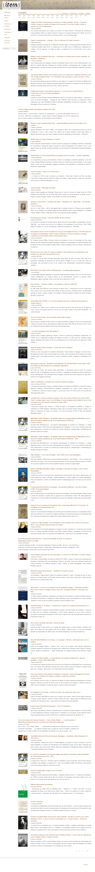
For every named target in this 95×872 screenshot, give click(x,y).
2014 (85, 15)
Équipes (6, 20)
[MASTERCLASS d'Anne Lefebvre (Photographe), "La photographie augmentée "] (23, 272)
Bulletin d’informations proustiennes (42, 784)
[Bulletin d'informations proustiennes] (23, 790)
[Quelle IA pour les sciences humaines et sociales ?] (23, 144)
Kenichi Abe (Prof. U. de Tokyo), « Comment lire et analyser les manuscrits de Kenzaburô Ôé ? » (60, 605)
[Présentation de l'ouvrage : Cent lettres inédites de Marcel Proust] (23, 219)
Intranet (85, 864)
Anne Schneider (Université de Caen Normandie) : (61, 554)
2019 (38, 17)
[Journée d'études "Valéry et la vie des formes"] (23, 177)
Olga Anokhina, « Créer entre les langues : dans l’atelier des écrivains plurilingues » (56, 455)
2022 (52, 17)
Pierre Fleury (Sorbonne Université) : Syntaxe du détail (47, 623)
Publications (7, 29)
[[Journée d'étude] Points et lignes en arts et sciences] (23, 771)
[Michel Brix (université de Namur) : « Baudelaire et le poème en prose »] (23, 576)
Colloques (81, 13)
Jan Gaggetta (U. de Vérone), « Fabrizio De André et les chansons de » (56, 692)
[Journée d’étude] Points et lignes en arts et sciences (46, 770)
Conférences (65, 13)
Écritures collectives (37, 801)
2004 (38, 15)
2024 (62, 17)
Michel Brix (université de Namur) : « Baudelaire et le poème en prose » (52, 571)
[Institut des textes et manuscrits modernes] (47, 5)
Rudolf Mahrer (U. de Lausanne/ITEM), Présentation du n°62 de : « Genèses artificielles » (60, 155)
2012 (76, 15)
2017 (29, 17)
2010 (66, 15)
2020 (43, 17)
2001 (24, 15)
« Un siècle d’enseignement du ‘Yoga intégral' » (45, 331)
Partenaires (7, 37)
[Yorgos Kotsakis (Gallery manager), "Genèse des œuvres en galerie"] (23, 352)
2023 (57, 17)
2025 (66, 17)
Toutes (87, 13)
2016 (24, 17)
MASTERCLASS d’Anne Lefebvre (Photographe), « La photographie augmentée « (56, 270)
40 (86, 851)
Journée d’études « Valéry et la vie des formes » (45, 171)
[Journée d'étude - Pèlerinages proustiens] (23, 189)
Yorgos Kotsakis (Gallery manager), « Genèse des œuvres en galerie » (52, 347)
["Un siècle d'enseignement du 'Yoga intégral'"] (23, 336)
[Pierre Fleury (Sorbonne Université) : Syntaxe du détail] (23, 628)
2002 (29, 15)
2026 (71, 17)
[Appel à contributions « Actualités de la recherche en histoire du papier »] (23, 387)
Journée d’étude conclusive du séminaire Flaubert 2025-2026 (36, 109)
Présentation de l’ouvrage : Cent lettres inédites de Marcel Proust (50, 218)
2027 (76, 17)
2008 (57, 15)
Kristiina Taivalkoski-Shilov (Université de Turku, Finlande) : (60, 819)
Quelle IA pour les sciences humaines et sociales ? (46, 139)
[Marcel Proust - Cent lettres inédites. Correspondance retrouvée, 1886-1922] (23, 290)
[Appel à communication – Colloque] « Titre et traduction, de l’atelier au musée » (55, 40)
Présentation (7, 12)
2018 (33, 17)
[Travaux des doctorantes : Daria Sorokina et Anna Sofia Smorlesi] (23, 321)
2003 (33, 15)
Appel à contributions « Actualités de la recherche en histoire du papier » (53, 382)
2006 (48, 15)
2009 (62, 15)
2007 (52, 15)
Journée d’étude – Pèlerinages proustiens (43, 188)
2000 (19, 15)
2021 (48, 17)
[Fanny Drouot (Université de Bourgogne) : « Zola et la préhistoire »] (23, 707)
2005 (43, 15)
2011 (71, 15)
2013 (81, 15)
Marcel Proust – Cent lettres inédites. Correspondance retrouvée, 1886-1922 (54, 284)
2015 (19, 17)
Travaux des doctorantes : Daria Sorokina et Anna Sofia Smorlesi (50, 317)
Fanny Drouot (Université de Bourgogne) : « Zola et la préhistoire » (51, 706)
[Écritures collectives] (23, 806)
